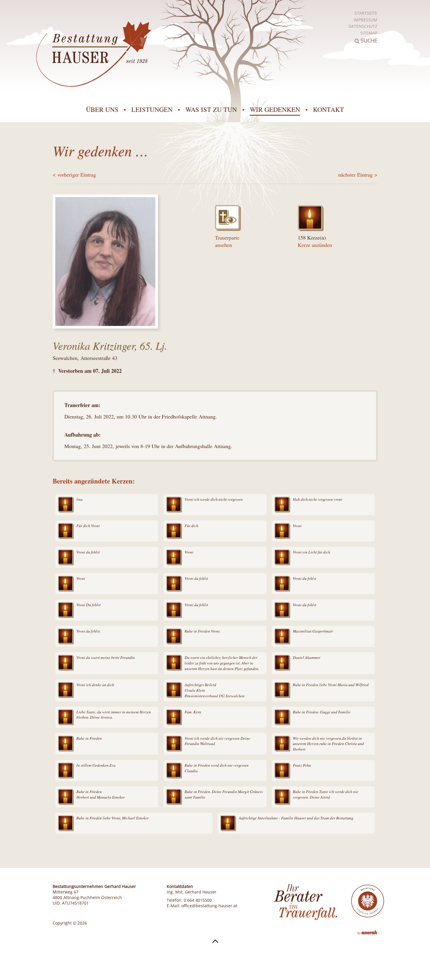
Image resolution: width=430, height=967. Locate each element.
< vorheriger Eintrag (74, 174)
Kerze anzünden (315, 244)
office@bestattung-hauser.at (209, 905)
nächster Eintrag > (357, 174)
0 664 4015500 (198, 900)
